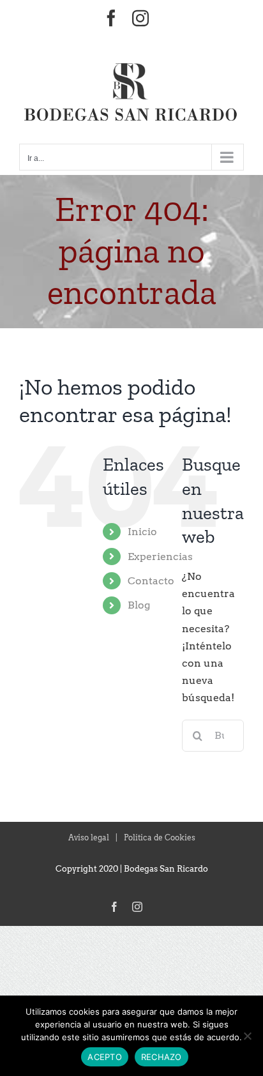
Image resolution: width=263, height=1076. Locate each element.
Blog (139, 605)
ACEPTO (104, 1057)
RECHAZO (161, 1057)
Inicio (142, 532)
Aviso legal (88, 837)
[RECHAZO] (247, 1035)
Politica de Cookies (159, 837)
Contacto (151, 581)
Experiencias (160, 556)
